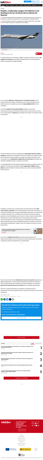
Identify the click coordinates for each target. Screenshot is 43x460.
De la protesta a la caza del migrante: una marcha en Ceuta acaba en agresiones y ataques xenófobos (17, 359)
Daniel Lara (3, 348)
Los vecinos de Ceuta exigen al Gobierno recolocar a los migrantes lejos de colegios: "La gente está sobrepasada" (15, 371)
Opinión (7, 5)
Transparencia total (35, 3)
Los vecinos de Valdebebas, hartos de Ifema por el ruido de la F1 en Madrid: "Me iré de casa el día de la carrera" (17, 347)
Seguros (19, 296)
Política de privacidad (21, 443)
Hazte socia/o (22, 430)
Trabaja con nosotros (21, 438)
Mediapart (34, 5)
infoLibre (2, 366)
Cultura (16, 5)
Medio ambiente (27, 5)
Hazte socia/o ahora (21, 317)
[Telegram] (32, 426)
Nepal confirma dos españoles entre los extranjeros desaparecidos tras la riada (16, 365)
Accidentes (6, 296)
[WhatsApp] (32, 424)
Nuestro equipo (21, 436)
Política (3, 5)
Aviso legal (21, 441)
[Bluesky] (35, 424)
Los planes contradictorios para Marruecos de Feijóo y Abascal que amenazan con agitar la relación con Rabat (17, 353)
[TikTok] (38, 426)
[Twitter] (38, 424)
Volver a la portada (21, 378)
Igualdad (21, 5)
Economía (12, 5)
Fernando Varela (4, 354)
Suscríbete (27, 1)
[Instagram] (34, 426)
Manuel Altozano (4, 360)
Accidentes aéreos (13, 296)
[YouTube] (36, 426)
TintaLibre (40, 5)
